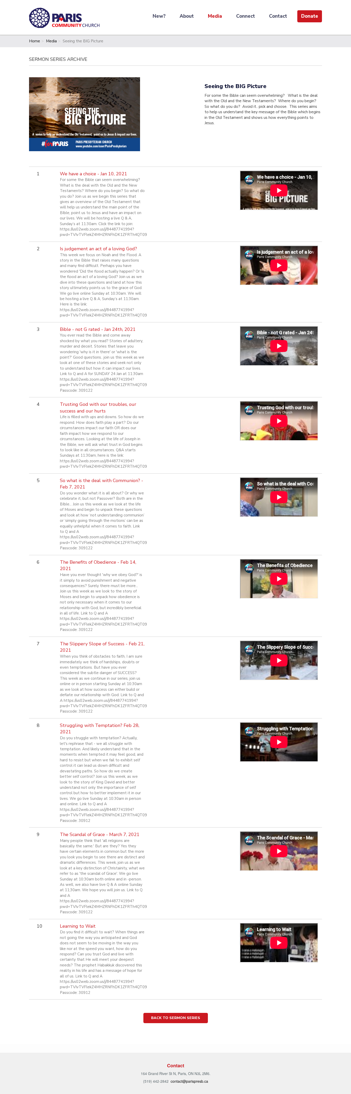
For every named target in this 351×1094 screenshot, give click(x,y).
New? (159, 16)
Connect (245, 16)
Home (34, 41)
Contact (278, 16)
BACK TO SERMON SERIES (175, 1017)
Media (215, 16)
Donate (309, 16)
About (187, 16)
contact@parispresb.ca (189, 1081)
